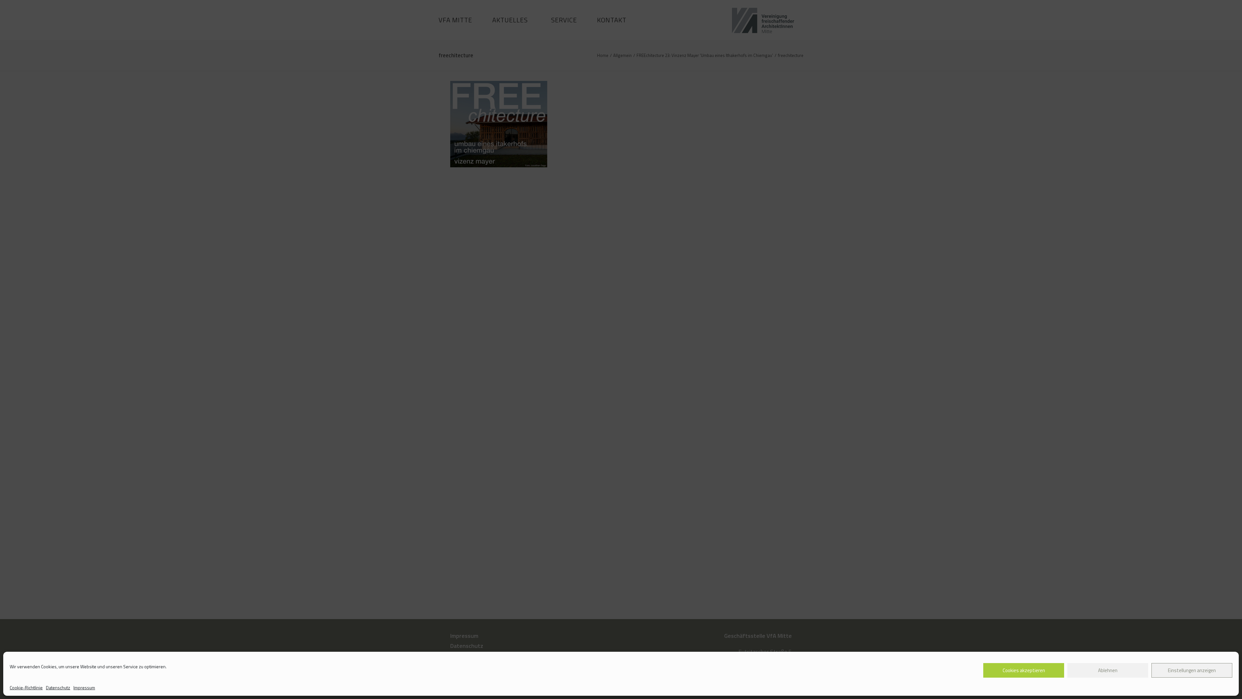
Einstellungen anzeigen (1192, 670)
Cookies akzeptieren (1024, 670)
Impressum (84, 687)
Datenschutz (58, 687)
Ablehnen (1107, 670)
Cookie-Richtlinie (26, 687)
